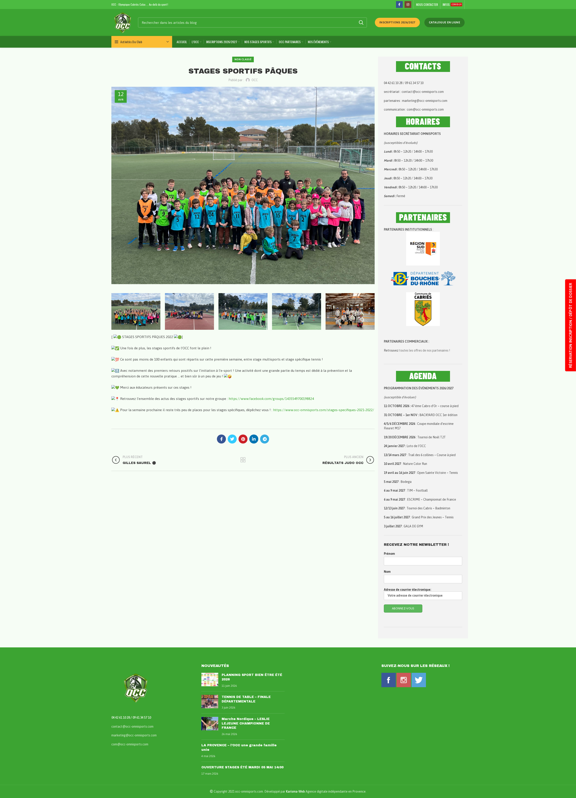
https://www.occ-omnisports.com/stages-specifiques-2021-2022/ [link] (323, 410)
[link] (271, 399)
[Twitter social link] (232, 439)
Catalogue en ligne (444, 22)
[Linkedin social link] (253, 439)
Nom (387, 571)
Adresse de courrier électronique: (407, 589)
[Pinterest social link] (243, 439)
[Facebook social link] (399, 4)
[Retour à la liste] (243, 460)
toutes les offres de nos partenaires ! (424, 350)
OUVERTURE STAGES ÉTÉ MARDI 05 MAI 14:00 (242, 767)
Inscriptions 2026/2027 (397, 22)
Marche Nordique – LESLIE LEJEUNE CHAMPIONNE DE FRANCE (246, 723)
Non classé (243, 59)
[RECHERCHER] (361, 22)
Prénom (389, 553)
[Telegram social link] (264, 439)
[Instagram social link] (408, 4)
